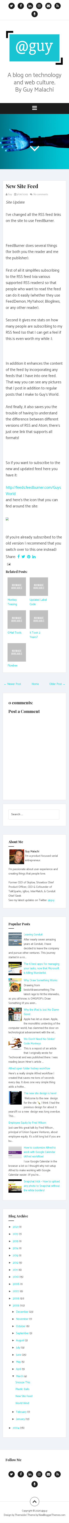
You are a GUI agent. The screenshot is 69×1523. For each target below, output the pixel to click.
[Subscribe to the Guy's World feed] (7, 519)
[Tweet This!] (23, 557)
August (20, 1340)
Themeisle (20, 1515)
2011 (16, 1270)
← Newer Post (12, 684)
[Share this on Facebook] (19, 557)
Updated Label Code (38, 602)
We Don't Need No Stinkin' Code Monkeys (39, 1041)
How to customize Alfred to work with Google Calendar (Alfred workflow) (40, 1152)
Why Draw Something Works (40, 980)
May (19, 1362)
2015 (16, 1241)
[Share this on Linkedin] (33, 557)
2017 (16, 1234)
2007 (16, 1291)
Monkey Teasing (12, 602)
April (19, 1369)
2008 (16, 1284)
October (21, 1326)
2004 (16, 1428)
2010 (16, 1277)
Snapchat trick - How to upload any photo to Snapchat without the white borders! (42, 1186)
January (21, 1419)
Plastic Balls (22, 1389)
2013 (16, 1255)
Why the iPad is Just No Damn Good (41, 1012)
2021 (16, 1227)
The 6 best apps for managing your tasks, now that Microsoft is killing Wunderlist (41, 968)
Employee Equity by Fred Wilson (27, 1122)
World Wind (22, 1403)
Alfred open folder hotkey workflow (29, 1068)
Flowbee (12, 665)
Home (35, 684)
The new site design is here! (40, 1093)
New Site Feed (22, 186)
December (22, 1312)
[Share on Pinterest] (28, 557)
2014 (16, 1248)
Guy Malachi (32, 851)
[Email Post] (8, 564)
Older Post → (57, 684)
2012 (16, 1262)
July (18, 1347)
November (22, 1319)
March (20, 1376)
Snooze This (22, 1382)
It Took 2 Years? (35, 634)
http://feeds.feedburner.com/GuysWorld (33, 491)
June (19, 1355)
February (21, 1412)
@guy (51, 900)
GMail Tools (15, 632)
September (22, 1333)
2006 (16, 1298)
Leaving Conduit (33, 934)
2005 (16, 1305)
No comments (40, 194)
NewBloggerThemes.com (52, 1515)
